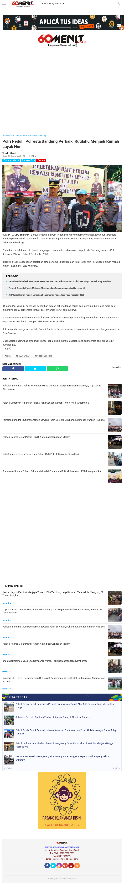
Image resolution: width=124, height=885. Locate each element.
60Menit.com (70, 879)
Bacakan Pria (28, 160)
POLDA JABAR (22, 136)
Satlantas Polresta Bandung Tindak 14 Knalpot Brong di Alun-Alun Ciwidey (53, 717)
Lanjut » (116, 768)
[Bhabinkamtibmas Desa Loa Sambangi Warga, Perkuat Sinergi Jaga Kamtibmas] (115, 666)
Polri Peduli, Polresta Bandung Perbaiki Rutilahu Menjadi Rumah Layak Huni (60, 144)
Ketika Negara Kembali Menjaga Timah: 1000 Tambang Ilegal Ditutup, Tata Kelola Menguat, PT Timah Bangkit (52, 594)
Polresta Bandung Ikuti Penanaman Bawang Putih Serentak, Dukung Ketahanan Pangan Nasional (53, 626)
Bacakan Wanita (11, 160)
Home (5, 136)
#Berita (8, 356)
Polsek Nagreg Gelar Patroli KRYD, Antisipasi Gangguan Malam (36, 643)
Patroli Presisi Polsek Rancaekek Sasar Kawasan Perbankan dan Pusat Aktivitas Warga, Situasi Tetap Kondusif (60, 281)
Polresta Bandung (38, 136)
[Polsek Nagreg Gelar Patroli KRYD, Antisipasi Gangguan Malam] (115, 649)
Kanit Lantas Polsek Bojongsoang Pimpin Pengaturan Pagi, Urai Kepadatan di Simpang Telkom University (63, 758)
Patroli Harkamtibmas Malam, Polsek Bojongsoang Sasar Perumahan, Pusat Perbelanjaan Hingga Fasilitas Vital (65, 745)
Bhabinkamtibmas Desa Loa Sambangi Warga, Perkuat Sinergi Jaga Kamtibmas (45, 660)
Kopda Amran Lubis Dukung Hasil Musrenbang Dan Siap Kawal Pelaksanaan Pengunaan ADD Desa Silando (52, 611)
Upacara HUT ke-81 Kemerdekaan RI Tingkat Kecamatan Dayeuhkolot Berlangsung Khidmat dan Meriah (53, 680)
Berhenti (41, 160)
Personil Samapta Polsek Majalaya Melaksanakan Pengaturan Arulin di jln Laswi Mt (47, 288)
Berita (11, 136)
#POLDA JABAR (23, 356)
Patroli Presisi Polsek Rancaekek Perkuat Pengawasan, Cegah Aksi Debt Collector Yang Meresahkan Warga (65, 706)
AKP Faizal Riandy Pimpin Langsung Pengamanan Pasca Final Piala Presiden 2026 (46, 295)
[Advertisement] (62, 95)
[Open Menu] (4, 3)
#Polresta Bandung (43, 356)
